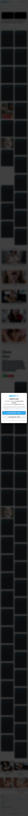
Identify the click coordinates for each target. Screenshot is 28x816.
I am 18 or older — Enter (14, 412)
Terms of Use (13, 409)
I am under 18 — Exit (14, 417)
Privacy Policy (20, 409)
